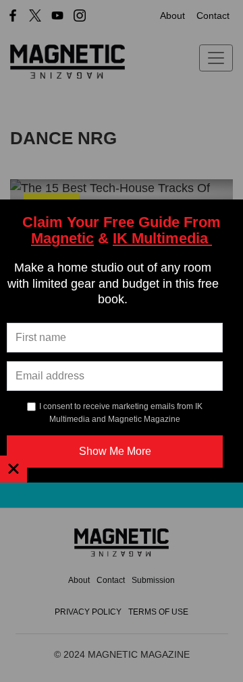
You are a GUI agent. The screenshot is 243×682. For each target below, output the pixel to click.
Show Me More (115, 451)
